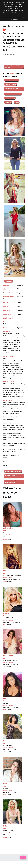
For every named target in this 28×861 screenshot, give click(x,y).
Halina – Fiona (8, 528)
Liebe (16, 10)
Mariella (6, 613)
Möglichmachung (8, 6)
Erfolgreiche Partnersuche (18, 12)
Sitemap (20, 6)
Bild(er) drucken (8, 281)
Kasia (5, 570)
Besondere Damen (20, 2)
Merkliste (17, 102)
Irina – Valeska (8, 656)
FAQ (23, 17)
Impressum (17, 17)
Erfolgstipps (5, 4)
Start (4, 2)
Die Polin (21, 10)
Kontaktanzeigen (9, 15)
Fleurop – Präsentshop (10, 98)
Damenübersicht (10, 2)
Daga (5, 783)
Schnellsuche (19, 4)
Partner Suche (18, 15)
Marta (5, 741)
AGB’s (15, 6)
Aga (4, 698)
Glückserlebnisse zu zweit (10, 84)
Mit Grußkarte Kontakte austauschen (13, 94)
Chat (23, 857)
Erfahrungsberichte (14, 19)
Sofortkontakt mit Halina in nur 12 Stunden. (12, 89)
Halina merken (8, 102)
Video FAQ (16, 8)
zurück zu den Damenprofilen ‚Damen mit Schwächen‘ (14, 66)
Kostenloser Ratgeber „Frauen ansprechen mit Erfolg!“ (11, 481)
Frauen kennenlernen (8, 10)
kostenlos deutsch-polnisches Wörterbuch (11, 476)
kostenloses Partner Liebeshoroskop (13, 471)
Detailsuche (12, 4)
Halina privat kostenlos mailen (11, 80)
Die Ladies (10, 8)
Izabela (5, 826)
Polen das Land (6, 12)
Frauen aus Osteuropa (8, 17)
